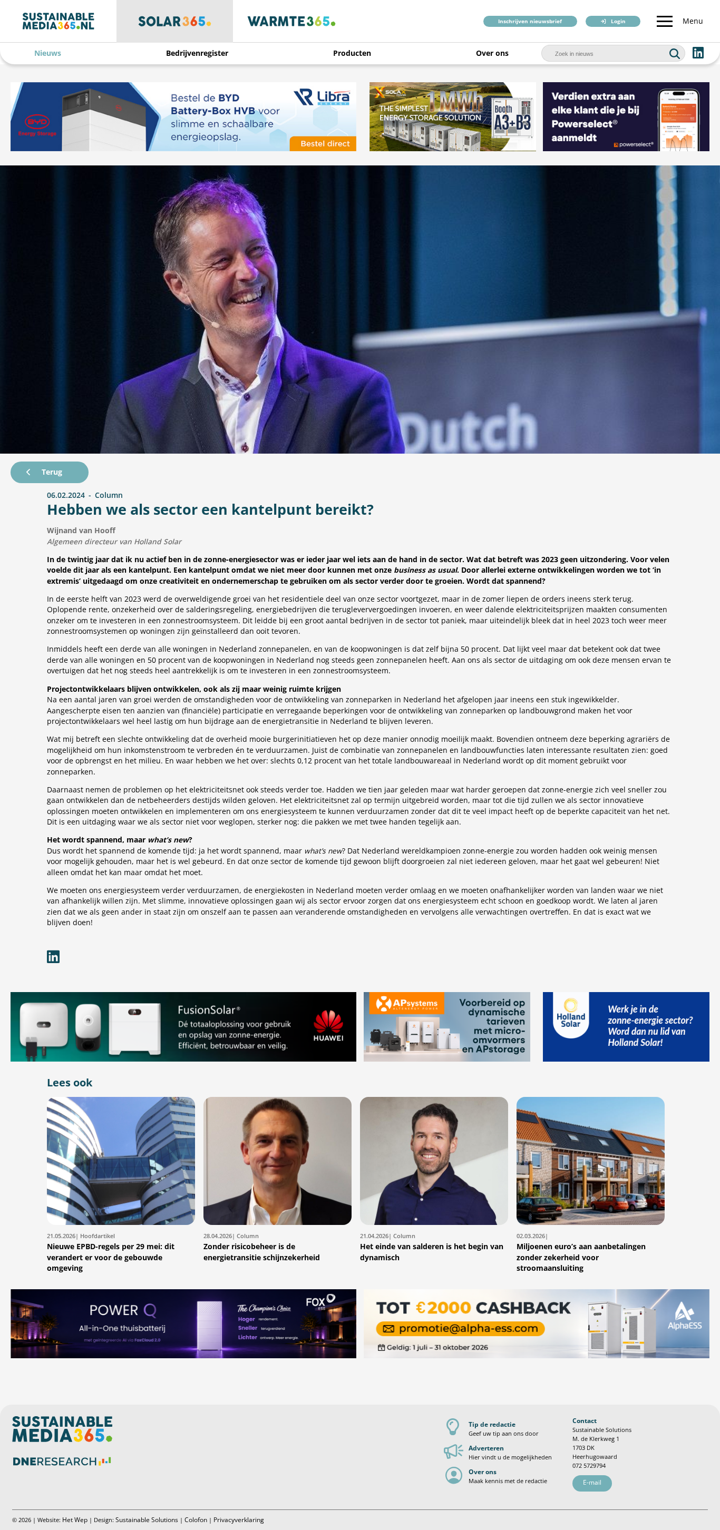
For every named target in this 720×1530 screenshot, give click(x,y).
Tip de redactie (492, 1424)
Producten (352, 53)
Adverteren (486, 1448)
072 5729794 (589, 1465)
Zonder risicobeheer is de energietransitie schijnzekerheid (261, 1247)
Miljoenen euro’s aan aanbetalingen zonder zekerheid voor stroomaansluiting (581, 1252)
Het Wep (74, 1519)
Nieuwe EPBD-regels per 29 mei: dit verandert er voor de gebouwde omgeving (110, 1252)
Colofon (195, 1519)
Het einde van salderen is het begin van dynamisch (431, 1247)
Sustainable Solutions (146, 1519)
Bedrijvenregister (197, 53)
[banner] (183, 116)
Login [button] (618, 21)
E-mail (592, 1482)
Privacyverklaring (238, 1519)
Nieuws (47, 53)
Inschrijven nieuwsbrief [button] (530, 21)
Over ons (492, 53)
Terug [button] (52, 472)
